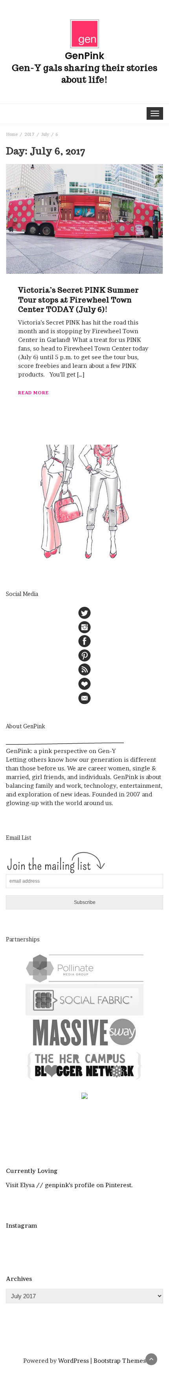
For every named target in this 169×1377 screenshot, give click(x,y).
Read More (33, 392)
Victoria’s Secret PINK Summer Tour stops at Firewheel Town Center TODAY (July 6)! (78, 300)
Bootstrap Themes (120, 1360)
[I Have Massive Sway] (84, 1032)
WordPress (73, 1360)
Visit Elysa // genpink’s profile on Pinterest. (69, 1185)
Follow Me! (87, 1244)
